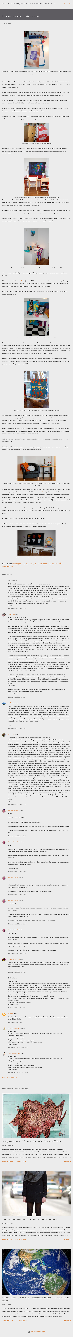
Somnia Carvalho (13, 810)
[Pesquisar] (65, 3)
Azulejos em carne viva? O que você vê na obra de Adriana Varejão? (32, 1141)
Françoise (11, 734)
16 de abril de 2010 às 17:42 (17, 972)
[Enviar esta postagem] (60, 564)
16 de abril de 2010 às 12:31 (17, 836)
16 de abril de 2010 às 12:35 (17, 871)
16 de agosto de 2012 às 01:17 (18, 1072)
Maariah (10, 1014)
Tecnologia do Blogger (37, 1332)
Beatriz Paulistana (14, 1028)
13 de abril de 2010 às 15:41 (17, 697)
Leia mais (67, 1161)
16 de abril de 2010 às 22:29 (17, 1022)
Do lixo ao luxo (27, 564)
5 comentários (20, 1161)
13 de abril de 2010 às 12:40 (17, 608)
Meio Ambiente (39, 564)
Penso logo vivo (51, 564)
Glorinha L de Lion (14, 959)
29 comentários (21, 1321)
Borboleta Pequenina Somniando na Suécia (29, 3)
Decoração (16, 564)
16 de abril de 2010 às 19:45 (17, 1008)
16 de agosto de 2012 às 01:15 (18, 1047)
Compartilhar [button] (7, 567)
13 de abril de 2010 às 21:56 (17, 804)
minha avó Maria (41, 492)
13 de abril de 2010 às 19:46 (17, 728)
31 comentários (21, 1239)
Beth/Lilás (11, 614)
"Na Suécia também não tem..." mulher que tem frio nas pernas (30, 1219)
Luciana (10, 703)
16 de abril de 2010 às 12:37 (17, 924)
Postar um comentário (9, 1077)
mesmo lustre (21, 281)
